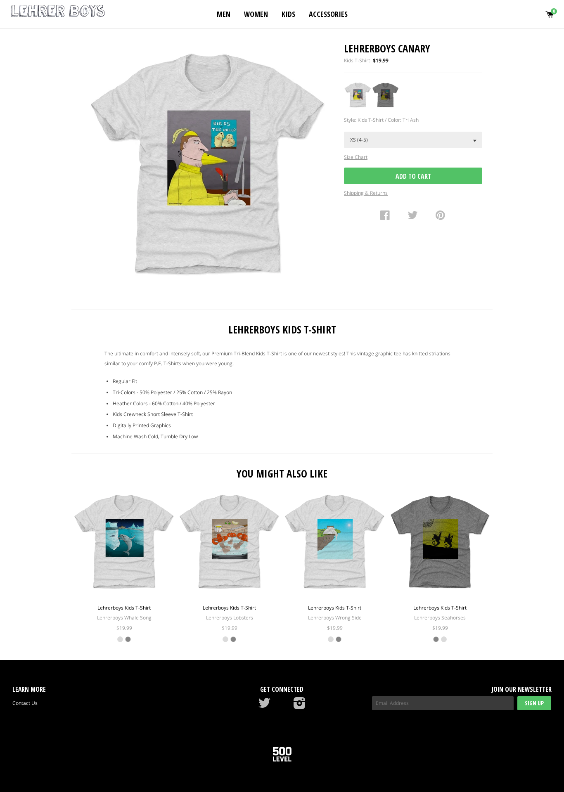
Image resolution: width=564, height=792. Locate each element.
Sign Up (534, 703)
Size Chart (355, 157)
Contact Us (25, 703)
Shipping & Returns (366, 192)
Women (256, 14)
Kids (288, 14)
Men (223, 14)
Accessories (328, 14)
